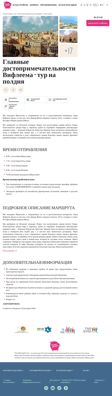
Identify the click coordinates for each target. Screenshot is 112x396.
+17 (68, 50)
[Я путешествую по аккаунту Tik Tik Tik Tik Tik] (59, 388)
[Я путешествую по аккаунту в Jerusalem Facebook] (65, 388)
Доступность (55, 380)
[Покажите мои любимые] (84, 5)
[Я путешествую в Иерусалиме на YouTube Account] (53, 388)
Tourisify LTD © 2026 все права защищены (73, 381)
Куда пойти (20, 5)
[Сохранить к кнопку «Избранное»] (6, 90)
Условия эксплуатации (8, 381)
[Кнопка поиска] (90, 5)
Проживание (48, 5)
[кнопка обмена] (13, 90)
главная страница (8, 14)
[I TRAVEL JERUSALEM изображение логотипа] (7, 5)
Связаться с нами (99, 381)
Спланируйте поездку (40, 370)
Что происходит (64, 370)
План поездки (68, 5)
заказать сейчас (98, 23)
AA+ (107, 5)
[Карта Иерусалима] (81, 5)
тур (15, 14)
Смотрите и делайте (12, 370)
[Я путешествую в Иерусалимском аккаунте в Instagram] (46, 388)
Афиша (34, 5)
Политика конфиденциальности (31, 381)
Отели (86, 370)
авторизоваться (96, 5)
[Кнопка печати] (21, 90)
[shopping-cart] (87, 5)
